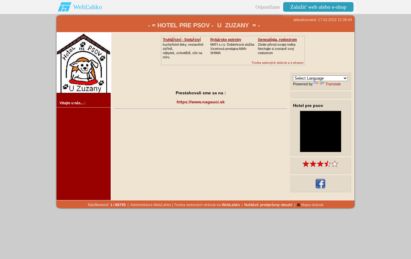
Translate (333, 84)
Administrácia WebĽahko (150, 205)
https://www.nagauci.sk (201, 101)
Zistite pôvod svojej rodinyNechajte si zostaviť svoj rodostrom (277, 49)
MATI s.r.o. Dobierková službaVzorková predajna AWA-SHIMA (232, 49)
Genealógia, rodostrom (277, 40)
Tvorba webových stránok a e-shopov (278, 62)
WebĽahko (87, 7)
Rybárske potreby (225, 40)
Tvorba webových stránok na (207, 205)
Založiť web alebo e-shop (318, 7)
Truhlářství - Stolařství (182, 40)
